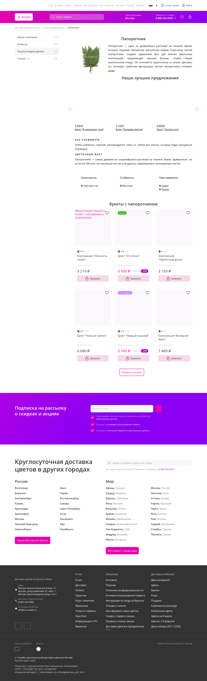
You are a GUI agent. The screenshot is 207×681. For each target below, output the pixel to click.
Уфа (62, 524)
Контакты (120, 5)
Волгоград (21, 488)
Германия (122, 498)
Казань (19, 503)
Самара (64, 503)
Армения (121, 513)
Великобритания (126, 524)
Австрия (118, 503)
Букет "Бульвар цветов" (129, 127)
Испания (122, 534)
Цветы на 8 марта (161, 616)
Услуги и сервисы (85, 611)
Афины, (110, 488)
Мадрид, (111, 534)
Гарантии (77, 5)
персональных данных (107, 418)
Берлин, (110, 498)
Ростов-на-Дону (69, 498)
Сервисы (140, 5)
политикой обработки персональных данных (128, 430)
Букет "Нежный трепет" (92, 335)
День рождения (160, 580)
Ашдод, (110, 493)
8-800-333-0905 (166, 469)
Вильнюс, (112, 508)
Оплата (68, 5)
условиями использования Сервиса (123, 424)
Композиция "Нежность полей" (92, 257)
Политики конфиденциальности (125, 590)
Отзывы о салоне (116, 605)
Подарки (156, 600)
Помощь (130, 5)
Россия (165, 488)
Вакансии (81, 626)
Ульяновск (66, 519)
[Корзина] (190, 17)
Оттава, (155, 498)
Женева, (111, 519)
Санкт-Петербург (70, 508)
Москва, (156, 488)
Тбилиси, (156, 534)
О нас (50, 5)
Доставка (59, 5)
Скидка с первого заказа (120, 616)
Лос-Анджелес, (115, 529)
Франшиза (81, 605)
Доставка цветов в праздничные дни (125, 628)
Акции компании (37, 37)
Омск (63, 488)
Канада (165, 498)
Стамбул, (156, 529)
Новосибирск (23, 529)
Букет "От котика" (129, 256)
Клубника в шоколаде (164, 605)
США (127, 529)
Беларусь (120, 539)
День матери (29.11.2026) (166, 626)
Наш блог (81, 616)
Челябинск (66, 529)
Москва (19, 519)
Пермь (64, 493)
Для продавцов (90, 5)
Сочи (63, 513)
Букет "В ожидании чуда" (89, 127)
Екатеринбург (23, 498)
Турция (166, 529)
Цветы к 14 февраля (162, 621)
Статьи (23, 58)
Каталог (26, 17)
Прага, (155, 508)
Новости (37, 44)
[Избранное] (182, 17)
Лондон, (111, 524)
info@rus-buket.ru (27, 609)
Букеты (155, 590)
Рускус (165, 189)
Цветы (155, 585)
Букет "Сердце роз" (168, 127)
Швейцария (123, 519)
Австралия (167, 524)
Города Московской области (32, 540)
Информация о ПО (86, 621)
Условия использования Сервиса (125, 595)
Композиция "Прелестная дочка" (170, 257)
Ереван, (110, 513)
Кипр (166, 493)
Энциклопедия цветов (37, 51)
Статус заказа (172, 5)
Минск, (110, 539)
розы (111, 70)
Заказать (95, 278)
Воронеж (20, 493)
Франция (165, 503)
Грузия (167, 534)
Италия (161, 519)
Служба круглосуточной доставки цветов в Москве (45, 657)
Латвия (162, 513)
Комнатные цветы (161, 611)
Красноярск (22, 513)
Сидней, (156, 524)
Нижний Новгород (26, 524)
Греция (120, 488)
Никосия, (156, 493)
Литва (122, 508)
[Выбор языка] (150, 5)
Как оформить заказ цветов (122, 611)
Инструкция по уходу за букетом (125, 600)
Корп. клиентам (106, 5)
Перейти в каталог (132, 372)
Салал (165, 185)
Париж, (155, 503)
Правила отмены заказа (120, 621)
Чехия (163, 508)
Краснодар (21, 508)
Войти (189, 5)
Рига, (154, 513)
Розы (154, 595)
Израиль (120, 493)
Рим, (154, 519)
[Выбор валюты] (157, 5)
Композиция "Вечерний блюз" (173, 337)
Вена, (109, 503)
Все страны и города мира (122, 550)
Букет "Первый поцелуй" (133, 335)
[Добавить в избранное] (107, 212)
